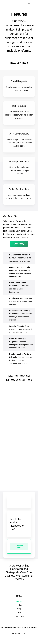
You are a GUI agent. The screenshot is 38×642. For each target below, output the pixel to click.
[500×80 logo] (12, 2)
